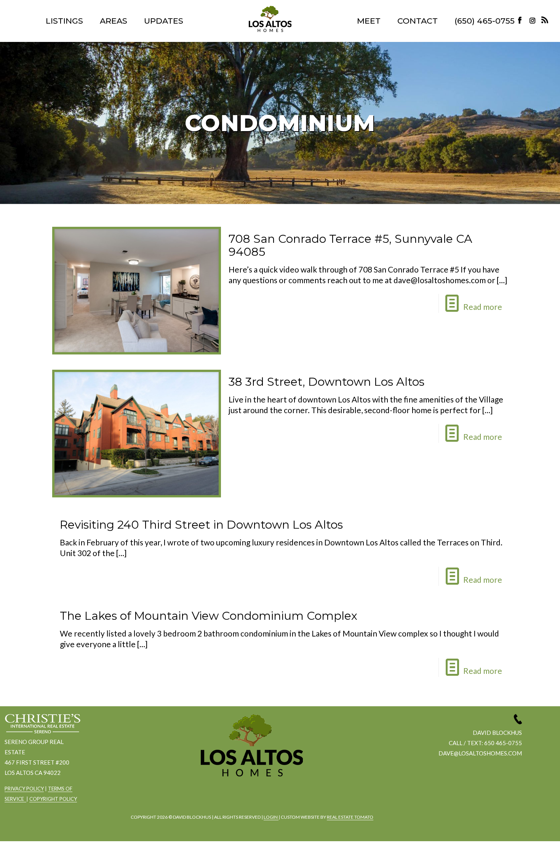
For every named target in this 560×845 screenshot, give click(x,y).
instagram (533, 20)
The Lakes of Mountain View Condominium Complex (208, 616)
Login (271, 817)
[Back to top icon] (523, 829)
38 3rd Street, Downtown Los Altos (326, 382)
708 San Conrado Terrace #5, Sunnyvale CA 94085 (350, 245)
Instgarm (250, 796)
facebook (229, 796)
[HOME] (270, 19)
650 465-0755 (503, 742)
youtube (271, 796)
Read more (482, 306)
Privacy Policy (24, 789)
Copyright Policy (53, 799)
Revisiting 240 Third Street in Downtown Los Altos (201, 525)
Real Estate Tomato (350, 817)
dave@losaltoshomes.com (480, 753)
